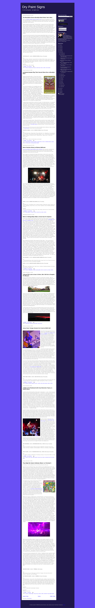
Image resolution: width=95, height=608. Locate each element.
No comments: (29, 66)
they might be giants (51, 593)
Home (39, 596)
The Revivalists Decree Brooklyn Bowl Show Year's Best (37, 17)
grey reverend (35, 457)
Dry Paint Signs (33, 7)
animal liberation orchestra (29, 141)
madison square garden (37, 269)
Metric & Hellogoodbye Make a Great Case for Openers (37, 216)
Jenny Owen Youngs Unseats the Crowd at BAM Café (37, 328)
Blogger (64, 604)
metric (35, 212)
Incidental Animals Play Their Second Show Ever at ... (66, 58)
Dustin (65, 33)
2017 (60, 46)
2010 (60, 91)
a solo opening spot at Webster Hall (35, 366)
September (62, 75)
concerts (34, 67)
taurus (24, 458)
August (61, 76)
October (61, 74)
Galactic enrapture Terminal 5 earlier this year (34, 19)
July (61, 78)
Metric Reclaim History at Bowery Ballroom (34, 147)
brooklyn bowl (30, 67)
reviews (41, 67)
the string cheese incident (35, 142)
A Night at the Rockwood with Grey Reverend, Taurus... (65, 70)
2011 (60, 89)
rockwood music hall (48, 457)
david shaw (38, 67)
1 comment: (29, 592)
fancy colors (30, 457)
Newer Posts (25, 596)
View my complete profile (62, 41)
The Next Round (26, 128)
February (61, 85)
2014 (60, 50)
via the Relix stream (34, 124)
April (61, 82)
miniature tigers (30, 593)
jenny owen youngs (44, 383)
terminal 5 (45, 593)
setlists (44, 67)
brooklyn (26, 67)
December (62, 53)
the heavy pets (28, 142)
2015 (60, 49)
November (62, 54)
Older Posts (52, 596)
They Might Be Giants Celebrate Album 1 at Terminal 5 (37, 463)
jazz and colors (35, 323)
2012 (60, 88)
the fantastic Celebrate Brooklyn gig (36, 488)
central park (27, 323)
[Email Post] (33, 66)
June (61, 79)
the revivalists (48, 67)
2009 (60, 92)
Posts (61, 28)
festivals (30, 323)
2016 (60, 47)
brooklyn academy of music (32, 383)
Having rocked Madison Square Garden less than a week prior (32, 149)
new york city (39, 212)
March (61, 83)
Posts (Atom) (29, 598)
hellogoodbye (30, 269)
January (61, 86)
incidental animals (48, 141)
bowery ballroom (27, 212)
